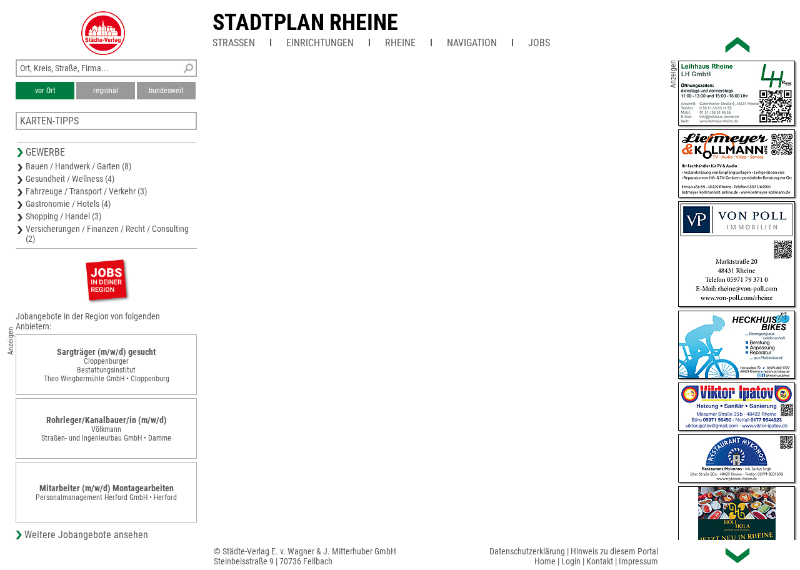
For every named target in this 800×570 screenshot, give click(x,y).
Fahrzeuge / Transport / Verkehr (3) (86, 191)
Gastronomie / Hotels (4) (68, 204)
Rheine (400, 43)
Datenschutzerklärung (527, 551)
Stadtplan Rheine (305, 22)
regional (105, 90)
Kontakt (599, 561)
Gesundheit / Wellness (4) (70, 179)
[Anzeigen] (106, 279)
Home (545, 561)
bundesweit (166, 90)
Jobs (539, 43)
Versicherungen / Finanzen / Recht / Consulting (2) (107, 234)
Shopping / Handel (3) (63, 216)
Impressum (638, 561)
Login (571, 561)
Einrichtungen (320, 43)
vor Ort (45, 90)
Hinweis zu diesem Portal (614, 551)
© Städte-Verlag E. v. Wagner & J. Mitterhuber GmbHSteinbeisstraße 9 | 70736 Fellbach (305, 556)
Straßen (233, 43)
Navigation (472, 43)
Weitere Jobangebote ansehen (86, 535)
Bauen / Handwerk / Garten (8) (78, 166)
